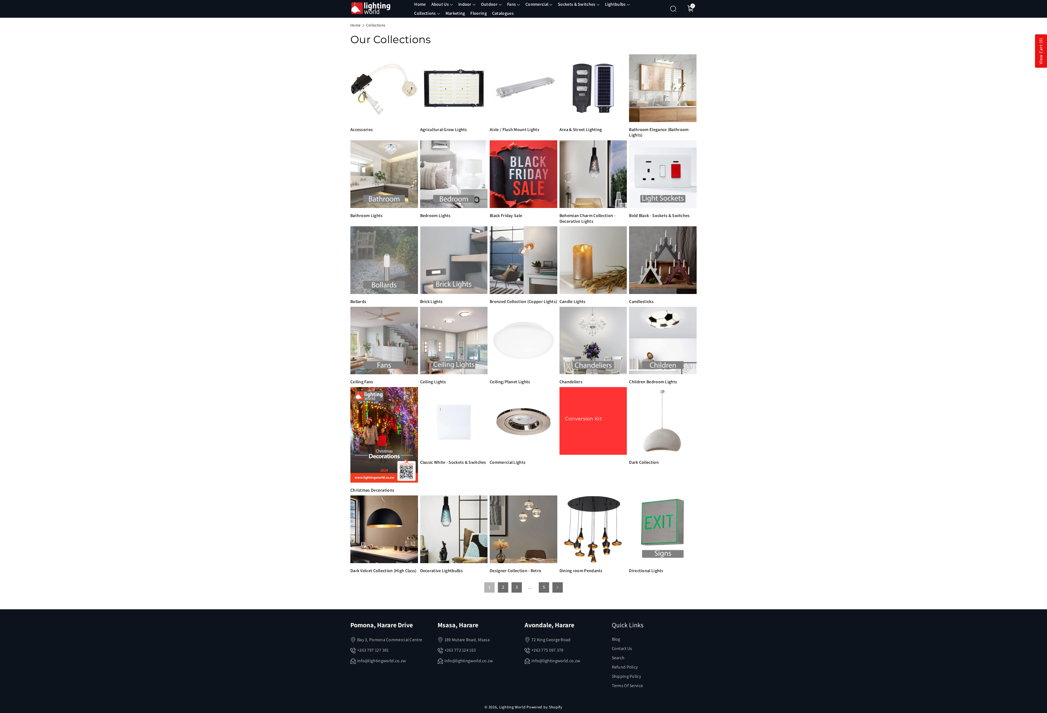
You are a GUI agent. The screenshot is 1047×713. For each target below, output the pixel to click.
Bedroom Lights (435, 215)
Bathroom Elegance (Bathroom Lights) (658, 132)
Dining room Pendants (581, 571)
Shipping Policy (626, 676)
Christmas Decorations (372, 490)
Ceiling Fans (361, 382)
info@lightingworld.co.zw (381, 661)
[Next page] (557, 587)
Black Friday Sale (506, 215)
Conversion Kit (583, 419)
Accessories (361, 129)
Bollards (358, 301)
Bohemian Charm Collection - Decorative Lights (587, 218)
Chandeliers (570, 382)
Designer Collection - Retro (515, 571)
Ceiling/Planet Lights (510, 382)
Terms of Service (627, 685)
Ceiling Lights (433, 382)
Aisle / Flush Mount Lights (514, 129)
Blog (616, 639)
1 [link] (489, 587)
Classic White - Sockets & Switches (453, 462)
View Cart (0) (1041, 51)
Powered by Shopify (544, 707)
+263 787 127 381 (373, 650)
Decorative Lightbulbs (441, 571)
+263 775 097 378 (547, 650)
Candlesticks (641, 301)
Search (618, 658)
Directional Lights (646, 571)
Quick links (627, 624)
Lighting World (512, 707)
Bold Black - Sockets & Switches (659, 215)
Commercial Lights (507, 462)
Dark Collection (644, 462)
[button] (442, 4)
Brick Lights (431, 301)
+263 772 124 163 (460, 650)
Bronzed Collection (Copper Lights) (523, 301)
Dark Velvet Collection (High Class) (383, 571)
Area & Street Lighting (580, 129)
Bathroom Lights (366, 215)
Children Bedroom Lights (653, 382)
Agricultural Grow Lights (443, 129)
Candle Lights (572, 301)
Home (355, 25)
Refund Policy (625, 667)
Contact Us (622, 648)
